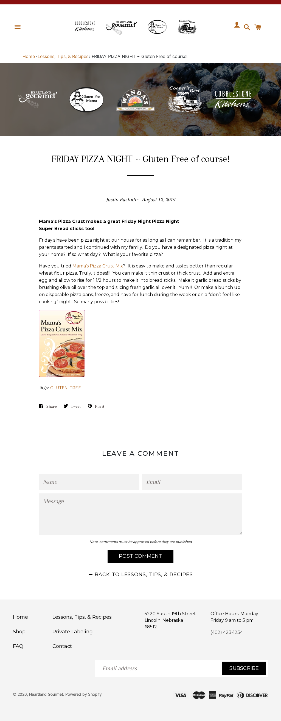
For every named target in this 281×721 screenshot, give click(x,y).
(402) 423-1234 (226, 632)
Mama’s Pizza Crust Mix (97, 266)
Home (29, 56)
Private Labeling (72, 632)
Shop (19, 632)
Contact (62, 646)
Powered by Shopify (83, 694)
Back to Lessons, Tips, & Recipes (143, 574)
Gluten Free (65, 387)
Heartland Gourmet (46, 694)
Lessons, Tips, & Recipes (63, 56)
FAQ (18, 646)
